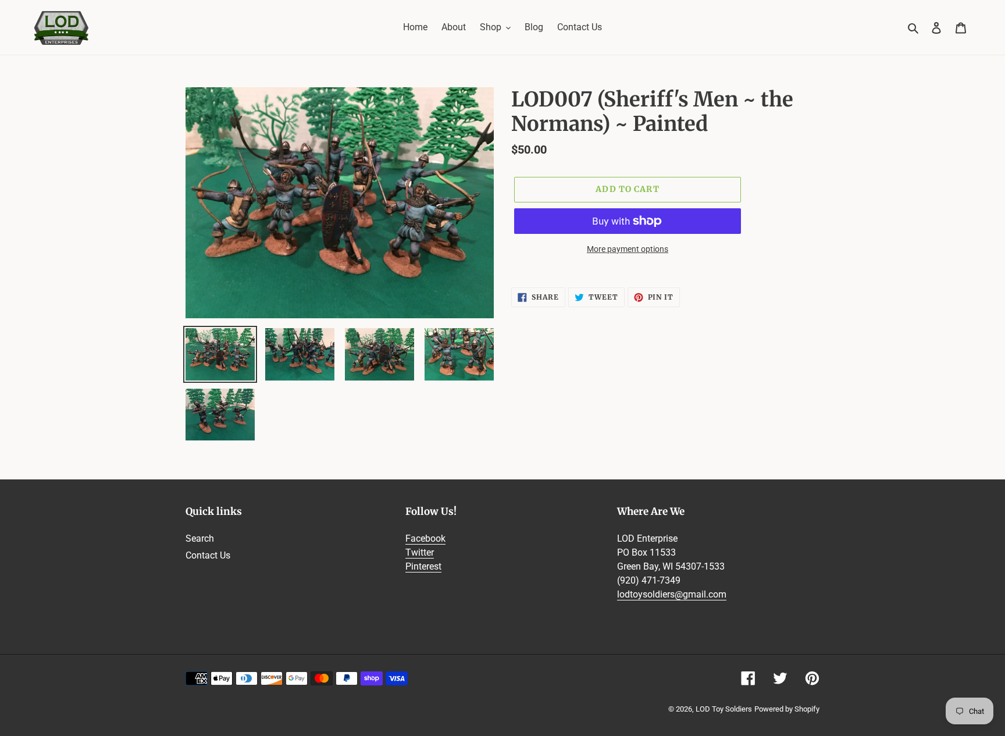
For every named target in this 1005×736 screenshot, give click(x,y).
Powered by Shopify (786, 709)
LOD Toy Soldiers (724, 709)
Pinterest (423, 566)
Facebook (425, 538)
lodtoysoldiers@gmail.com (671, 594)
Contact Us (208, 555)
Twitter (419, 552)
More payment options (627, 249)
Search (200, 538)
